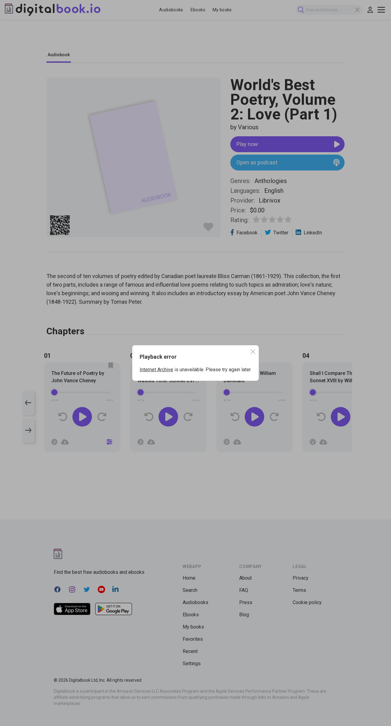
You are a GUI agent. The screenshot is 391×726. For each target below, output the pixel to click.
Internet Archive (156, 369)
